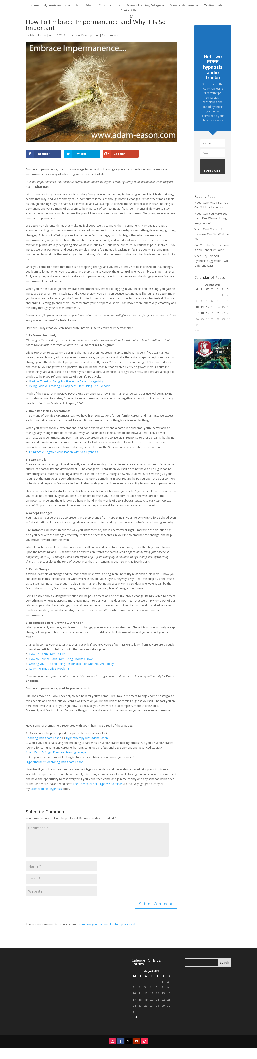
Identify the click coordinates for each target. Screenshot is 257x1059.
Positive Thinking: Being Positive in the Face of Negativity (66, 381)
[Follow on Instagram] (112, 1041)
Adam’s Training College (143, 5)
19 (207, 313)
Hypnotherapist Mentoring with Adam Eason (54, 762)
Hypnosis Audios (55, 5)
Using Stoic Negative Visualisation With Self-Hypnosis (63, 452)
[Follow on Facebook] (120, 1041)
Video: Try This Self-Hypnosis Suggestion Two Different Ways (211, 260)
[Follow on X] (128, 1041)
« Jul (197, 330)
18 (202, 313)
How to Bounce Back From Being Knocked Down (61, 659)
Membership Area (182, 5)
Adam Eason (38, 35)
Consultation (108, 5)
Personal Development (84, 35)
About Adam (85, 5)
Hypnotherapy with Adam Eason (87, 738)
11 (202, 307)
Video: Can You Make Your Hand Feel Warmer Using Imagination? (211, 218)
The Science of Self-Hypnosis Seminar (97, 784)
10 (197, 307)
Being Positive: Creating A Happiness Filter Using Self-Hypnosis (69, 386)
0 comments (110, 35)
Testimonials (213, 5)
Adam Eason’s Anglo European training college (56, 752)
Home (34, 5)
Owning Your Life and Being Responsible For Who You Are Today (71, 664)
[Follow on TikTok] (144, 1041)
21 (218, 313)
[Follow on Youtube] (136, 1041)
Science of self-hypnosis (46, 789)
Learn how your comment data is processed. (106, 924)
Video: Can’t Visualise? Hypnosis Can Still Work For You (212, 234)
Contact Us (128, 10)
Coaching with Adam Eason (43, 738)
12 (207, 307)
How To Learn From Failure (47, 654)
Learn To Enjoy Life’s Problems (49, 668)
